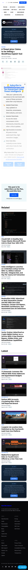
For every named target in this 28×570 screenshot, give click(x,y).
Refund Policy (18, 550)
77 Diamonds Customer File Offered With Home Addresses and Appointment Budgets (13, 374)
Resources (7, 14)
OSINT (11, 12)
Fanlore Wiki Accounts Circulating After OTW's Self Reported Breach (10, 401)
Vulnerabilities (19, 14)
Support (16, 2)
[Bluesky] (9, 566)
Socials (3, 553)
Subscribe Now (8, 164)
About (2, 543)
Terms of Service (19, 545)
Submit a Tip (4, 550)
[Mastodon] (12, 566)
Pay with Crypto (19, 164)
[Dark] (6, 2)
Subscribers (21, 7)
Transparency (18, 553)
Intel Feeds (22, 9)
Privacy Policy (18, 543)
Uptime (3, 555)
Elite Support (4, 548)
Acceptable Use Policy (20, 548)
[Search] (8, 2)
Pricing (5, 7)
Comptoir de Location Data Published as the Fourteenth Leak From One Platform (12, 429)
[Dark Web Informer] (14, 506)
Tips (11, 2)
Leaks (2, 424)
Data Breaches (4, 369)
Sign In (20, 198)
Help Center (4, 545)
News (5, 12)
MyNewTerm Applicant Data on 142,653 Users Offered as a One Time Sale (12, 457)
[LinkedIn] (6, 566)
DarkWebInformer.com (14, 87)
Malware (3, 46)
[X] (2, 566)
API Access (12, 7)
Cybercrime (6, 9)
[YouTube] (15, 566)
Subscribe (22, 2)
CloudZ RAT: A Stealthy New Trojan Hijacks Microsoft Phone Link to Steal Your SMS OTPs (13, 241)
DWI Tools (14, 9)
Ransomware (20, 12)
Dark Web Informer (5, 56)
